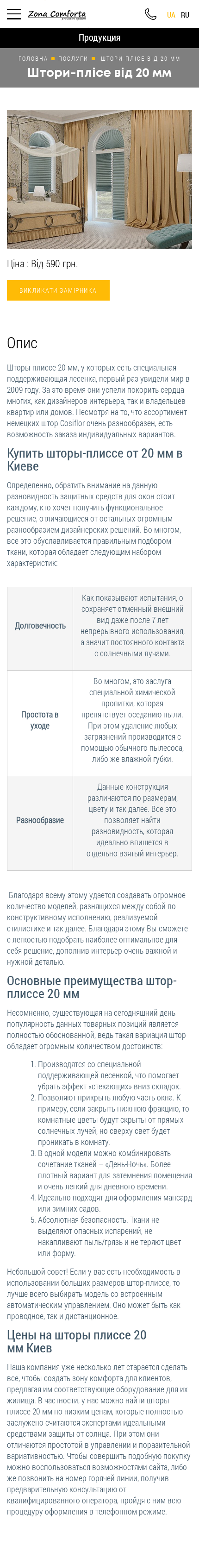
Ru (185, 15)
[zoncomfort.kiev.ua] (56, 13)
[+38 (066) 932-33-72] (150, 14)
